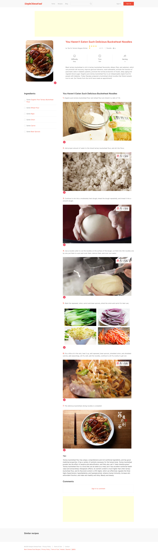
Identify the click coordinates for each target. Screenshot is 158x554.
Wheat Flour (35, 108)
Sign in (119, 3)
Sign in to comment (98, 489)
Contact (67, 546)
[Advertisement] (79, 24)
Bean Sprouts (35, 131)
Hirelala (62, 549)
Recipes (60, 3)
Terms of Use (58, 546)
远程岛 (74, 549)
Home (53, 3)
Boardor (68, 549)
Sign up (128, 3)
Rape (32, 114)
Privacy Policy (47, 546)
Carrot (33, 126)
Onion (33, 120)
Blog (66, 3)
